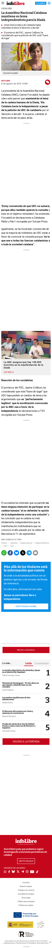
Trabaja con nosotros (26, 890)
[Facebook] (9, 872)
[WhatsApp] (5, 872)
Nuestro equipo (26, 886)
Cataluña (13, 543)
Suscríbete (40, 3)
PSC (5, 546)
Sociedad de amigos (26, 894)
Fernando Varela (8, 731)
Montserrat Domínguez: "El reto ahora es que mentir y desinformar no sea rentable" (20, 685)
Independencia (26, 543)
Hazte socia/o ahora (26, 606)
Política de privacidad (26, 901)
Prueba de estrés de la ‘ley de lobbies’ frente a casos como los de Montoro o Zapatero (18, 726)
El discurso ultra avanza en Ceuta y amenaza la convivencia (17, 712)
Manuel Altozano (9, 716)
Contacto (26, 883)
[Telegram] (22, 872)
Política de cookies (26, 905)
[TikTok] (37, 872)
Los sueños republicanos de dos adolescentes (16, 698)
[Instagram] (27, 872)
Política (4, 543)
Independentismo (42, 543)
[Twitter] (18, 872)
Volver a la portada (26, 741)
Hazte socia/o (26, 861)
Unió (12, 546)
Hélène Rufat (7, 703)
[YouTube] (32, 872)
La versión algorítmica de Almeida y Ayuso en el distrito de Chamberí (21, 671)
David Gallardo (8, 690)
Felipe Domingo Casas (11, 675)
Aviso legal (26, 898)
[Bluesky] (13, 872)
